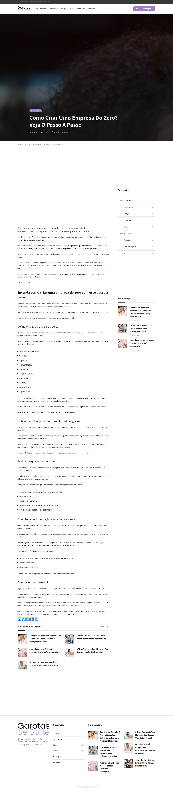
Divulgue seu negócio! (144, 9)
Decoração (53, 9)
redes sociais (89, 453)
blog (96, 611)
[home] (24, 9)
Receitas (91, 9)
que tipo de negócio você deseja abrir (85, 333)
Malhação (81, 9)
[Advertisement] (86, 164)
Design (63, 9)
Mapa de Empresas (61, 262)
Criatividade (41, 9)
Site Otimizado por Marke (86, 788)
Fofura (71, 9)
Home (20, 144)
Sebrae (35, 245)
